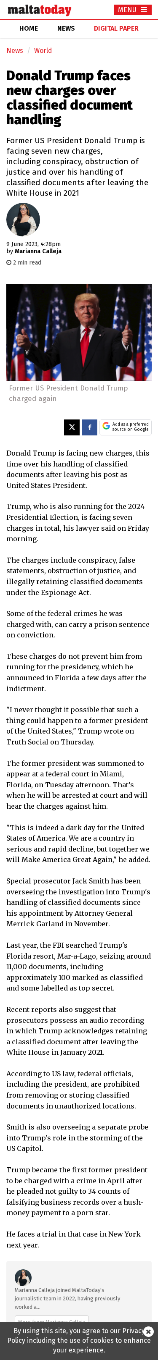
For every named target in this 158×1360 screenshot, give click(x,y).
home (28, 28)
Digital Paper (116, 28)
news (66, 28)
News (14, 51)
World (43, 51)
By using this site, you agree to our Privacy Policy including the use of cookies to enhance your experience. (79, 1340)
